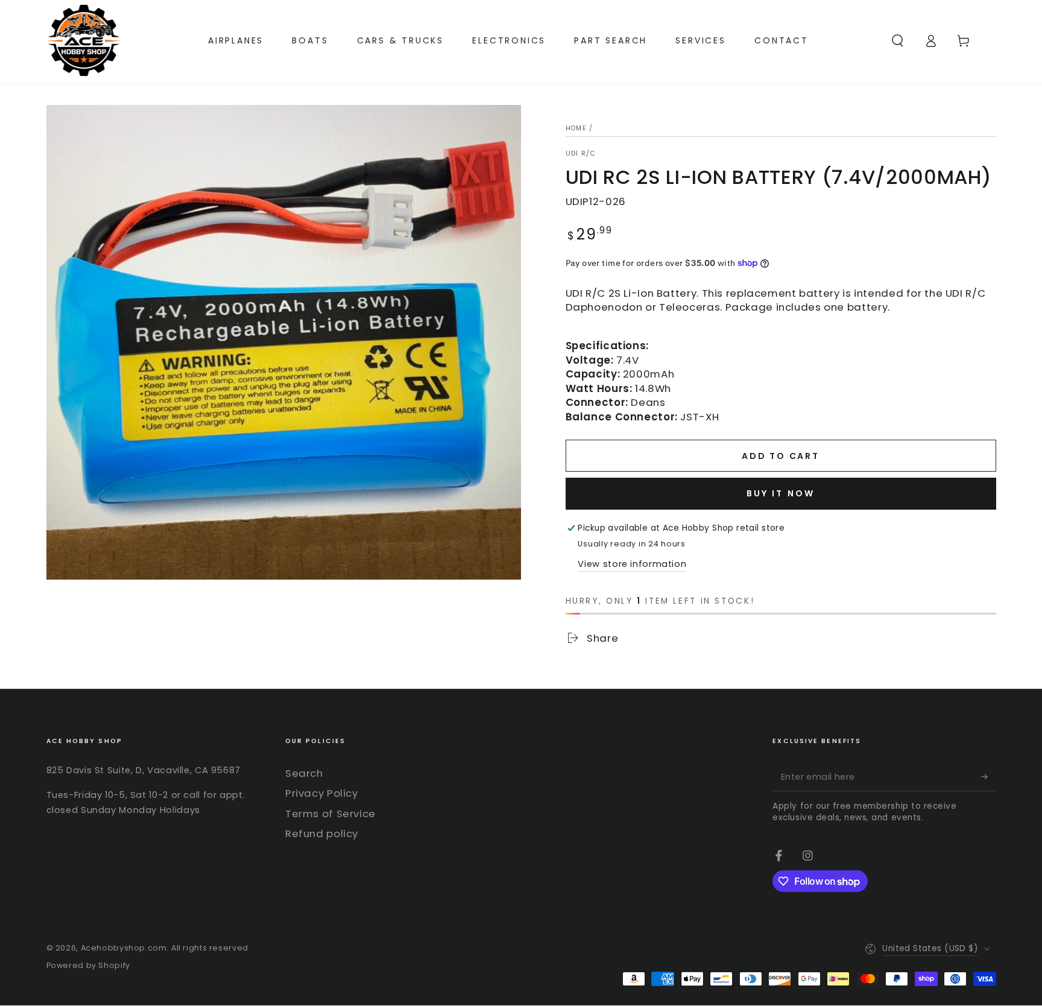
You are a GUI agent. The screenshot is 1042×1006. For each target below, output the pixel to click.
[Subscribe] (988, 777)
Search (304, 773)
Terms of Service (330, 813)
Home (576, 128)
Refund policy (321, 833)
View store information (632, 564)
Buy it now (781, 493)
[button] (897, 40)
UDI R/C (581, 154)
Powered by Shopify (88, 965)
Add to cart (780, 456)
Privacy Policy (321, 793)
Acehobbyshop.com (124, 948)
